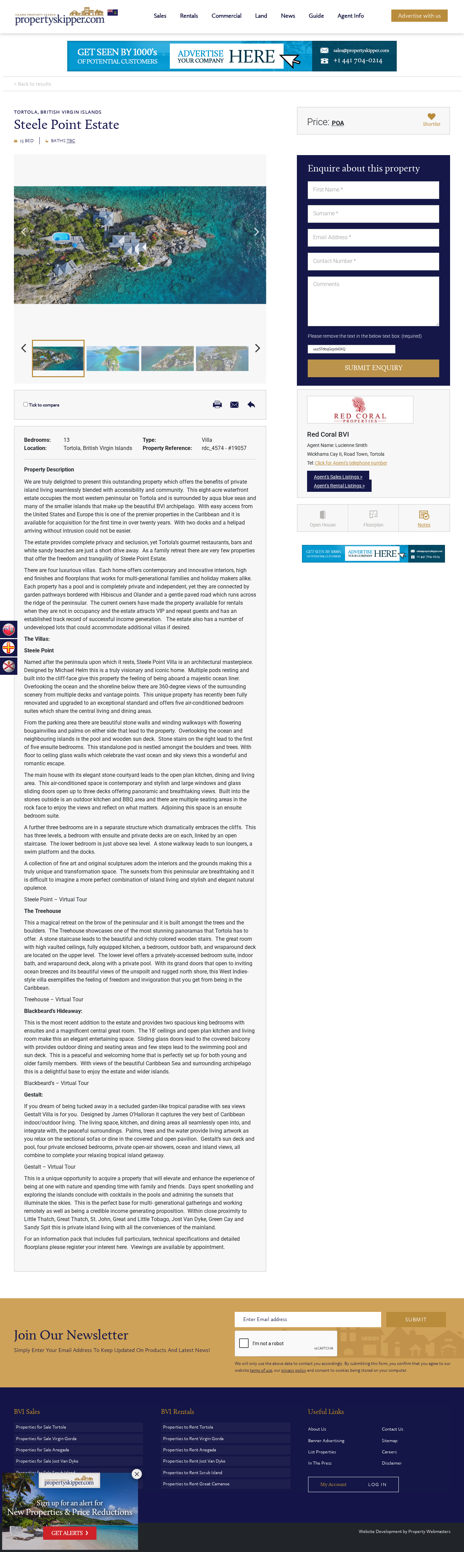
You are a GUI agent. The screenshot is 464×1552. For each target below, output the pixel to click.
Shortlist (432, 124)
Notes (424, 525)
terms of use (261, 1370)
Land (261, 15)
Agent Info (351, 15)
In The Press (320, 1463)
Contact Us (392, 1429)
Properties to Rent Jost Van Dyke (194, 1461)
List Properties (322, 1451)
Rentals (189, 15)
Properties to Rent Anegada (189, 1449)
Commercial (227, 15)
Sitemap (389, 1440)
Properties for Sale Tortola (41, 1427)
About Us (317, 1429)
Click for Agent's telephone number (351, 463)
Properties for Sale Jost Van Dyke (47, 1461)
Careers (389, 1451)
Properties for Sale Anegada (42, 1449)
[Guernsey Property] (8, 647)
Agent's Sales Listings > (338, 477)
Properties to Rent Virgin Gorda (193, 1438)
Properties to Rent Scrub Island (192, 1472)
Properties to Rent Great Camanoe (196, 1483)
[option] (140, 245)
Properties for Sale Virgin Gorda (46, 1438)
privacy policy (293, 1370)
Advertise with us (419, 15)
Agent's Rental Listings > (339, 485)
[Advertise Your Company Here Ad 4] (232, 55)
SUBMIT (416, 1320)
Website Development (380, 1531)
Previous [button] (23, 231)
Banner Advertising (326, 1440)
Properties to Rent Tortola (188, 1427)
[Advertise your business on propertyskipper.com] (373, 553)
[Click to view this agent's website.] (360, 409)
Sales (160, 15)
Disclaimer (392, 1463)
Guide (316, 15)
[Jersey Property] (8, 665)
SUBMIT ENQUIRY (374, 368)
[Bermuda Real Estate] (8, 629)
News (288, 15)
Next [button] (256, 231)
